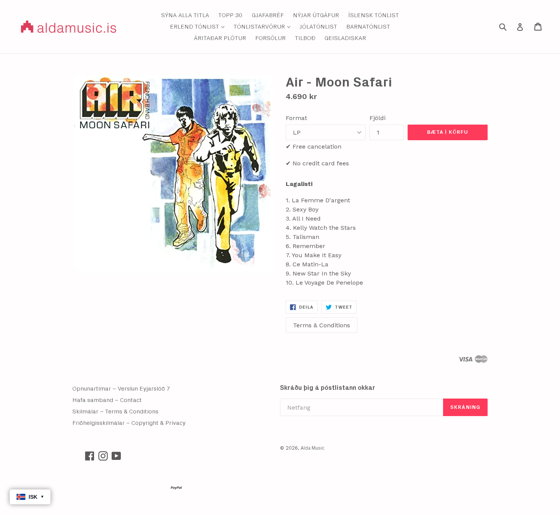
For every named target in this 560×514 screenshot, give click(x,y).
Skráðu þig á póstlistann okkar (327, 387)
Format (296, 118)
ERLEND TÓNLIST (199, 26)
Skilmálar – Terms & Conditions (115, 411)
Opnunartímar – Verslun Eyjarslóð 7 (121, 389)
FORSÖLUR (270, 38)
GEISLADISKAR (345, 38)
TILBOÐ (305, 38)
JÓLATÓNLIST (318, 27)
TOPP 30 (230, 15)
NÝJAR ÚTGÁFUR (316, 15)
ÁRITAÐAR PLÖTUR (220, 38)
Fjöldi (378, 118)
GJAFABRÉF (268, 15)
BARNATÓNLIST (368, 27)
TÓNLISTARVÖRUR (264, 26)
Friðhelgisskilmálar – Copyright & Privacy (129, 423)
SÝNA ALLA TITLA (185, 15)
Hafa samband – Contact (107, 400)
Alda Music (313, 448)
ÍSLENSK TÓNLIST (373, 15)
